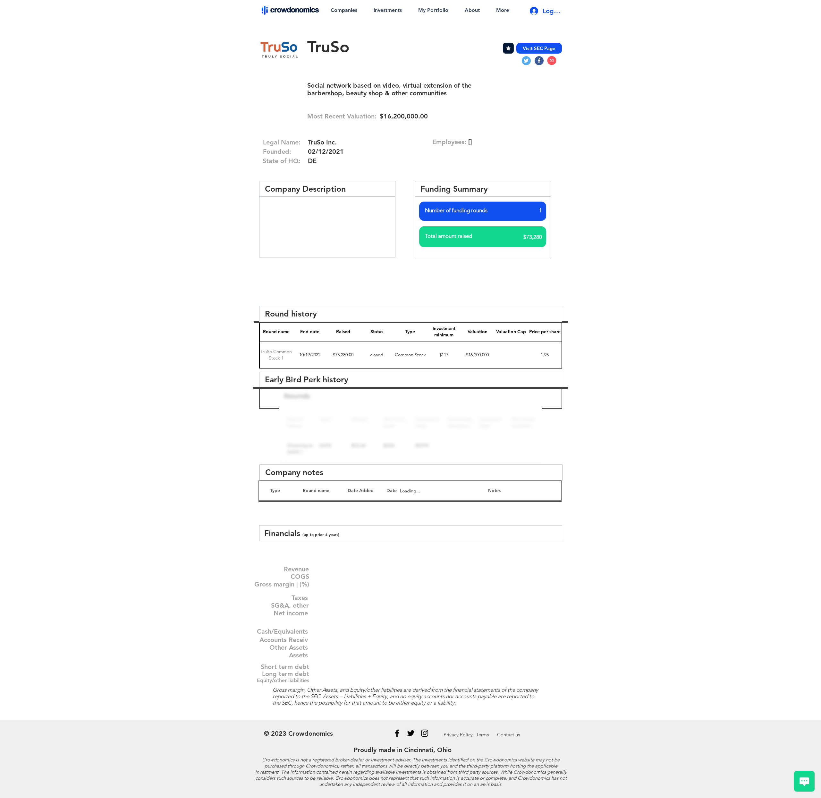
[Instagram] (424, 733)
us (508, 735)
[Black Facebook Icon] (397, 733)
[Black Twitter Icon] (411, 733)
